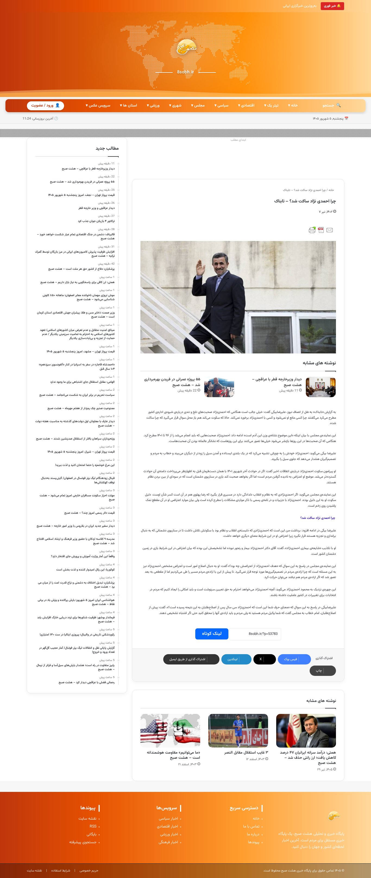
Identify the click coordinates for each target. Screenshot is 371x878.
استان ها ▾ (128, 106)
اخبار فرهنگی (168, 842)
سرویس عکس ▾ (98, 106)
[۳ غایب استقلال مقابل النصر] (238, 731)
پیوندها (253, 842)
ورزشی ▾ (153, 106)
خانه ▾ (293, 106)
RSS (93, 827)
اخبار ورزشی (169, 835)
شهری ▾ (175, 106)
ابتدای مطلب (238, 140)
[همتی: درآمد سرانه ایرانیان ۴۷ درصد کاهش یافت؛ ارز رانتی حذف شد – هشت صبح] (306, 731)
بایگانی (91, 835)
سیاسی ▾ (221, 106)
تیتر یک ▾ (271, 106)
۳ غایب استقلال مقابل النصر (246, 753)
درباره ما (253, 835)
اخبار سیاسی (168, 819)
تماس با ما (251, 827)
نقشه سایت (87, 819)
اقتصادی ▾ (246, 106)
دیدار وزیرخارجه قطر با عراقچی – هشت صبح (277, 382)
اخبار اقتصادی (167, 827)
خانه (332, 190)
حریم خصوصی (89, 870)
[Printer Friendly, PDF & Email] (321, 230)
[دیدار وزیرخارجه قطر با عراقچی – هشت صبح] (321, 387)
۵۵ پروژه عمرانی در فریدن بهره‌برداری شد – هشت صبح (172, 382)
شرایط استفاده (60, 870)
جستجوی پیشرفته (82, 842)
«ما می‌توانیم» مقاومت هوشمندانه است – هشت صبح (173, 755)
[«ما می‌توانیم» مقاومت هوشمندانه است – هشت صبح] (170, 731)
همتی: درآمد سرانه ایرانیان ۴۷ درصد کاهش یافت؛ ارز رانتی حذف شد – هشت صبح (308, 758)
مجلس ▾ (198, 106)
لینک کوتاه (212, 633)
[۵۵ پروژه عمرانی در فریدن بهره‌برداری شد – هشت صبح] (219, 387)
